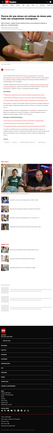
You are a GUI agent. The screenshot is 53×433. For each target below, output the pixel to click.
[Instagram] (15, 410)
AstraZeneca (33, 110)
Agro (28, 5)
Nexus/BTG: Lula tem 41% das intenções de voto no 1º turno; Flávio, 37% (24, 217)
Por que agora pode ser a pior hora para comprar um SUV (19, 123)
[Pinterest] (21, 410)
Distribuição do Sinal (6, 404)
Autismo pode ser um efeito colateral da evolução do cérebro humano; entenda (25, 226)
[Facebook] (8, 410)
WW (23, 5)
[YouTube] (11, 410)
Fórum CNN (4, 400)
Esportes (42, 5)
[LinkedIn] (18, 410)
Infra (33, 5)
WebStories (4, 244)
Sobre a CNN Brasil (6, 417)
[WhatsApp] (28, 410)
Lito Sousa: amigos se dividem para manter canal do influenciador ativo (15, 193)
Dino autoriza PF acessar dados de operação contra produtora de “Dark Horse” (25, 208)
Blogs (2, 397)
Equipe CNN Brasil (6, 393)
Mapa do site (4, 402)
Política (12, 5)
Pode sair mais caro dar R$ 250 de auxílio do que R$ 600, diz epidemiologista (24, 120)
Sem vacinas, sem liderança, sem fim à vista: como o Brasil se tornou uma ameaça (25, 97)
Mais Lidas (4, 162)
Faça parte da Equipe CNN (8, 426)
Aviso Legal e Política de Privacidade (10, 419)
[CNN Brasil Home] (12, 2)
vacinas (5, 107)
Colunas (3, 399)
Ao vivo (6, 5)
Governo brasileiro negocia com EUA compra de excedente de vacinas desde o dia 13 (26, 100)
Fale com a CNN (5, 423)
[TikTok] (25, 410)
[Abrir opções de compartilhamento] (2, 70)
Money (18, 5)
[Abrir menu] (3, 2)
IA (37, 5)
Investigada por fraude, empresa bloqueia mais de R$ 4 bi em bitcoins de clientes (25, 126)
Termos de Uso (5, 421)
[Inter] (1, 410)
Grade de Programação (7, 395)
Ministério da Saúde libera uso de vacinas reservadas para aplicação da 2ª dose (24, 95)
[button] (26, 48)
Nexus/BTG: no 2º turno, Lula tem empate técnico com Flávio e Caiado (24, 200)
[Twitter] (5, 410)
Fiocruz (23, 77)
